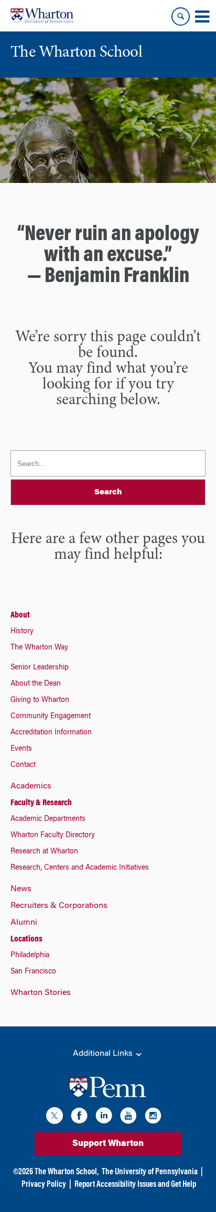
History (22, 631)
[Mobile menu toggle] (201, 16)
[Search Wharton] (180, 16)
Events (21, 749)
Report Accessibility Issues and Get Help (135, 1185)
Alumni (23, 922)
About (20, 615)
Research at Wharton (44, 852)
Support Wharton (108, 1144)
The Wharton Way (39, 648)
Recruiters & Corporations (58, 906)
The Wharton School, (67, 1172)
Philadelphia (29, 955)
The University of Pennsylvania (150, 1172)
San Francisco (33, 972)
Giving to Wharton (39, 700)
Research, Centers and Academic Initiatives (79, 868)
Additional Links (104, 1053)
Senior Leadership (39, 668)
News (20, 889)
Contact (23, 765)
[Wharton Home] (41, 16)
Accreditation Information (51, 733)
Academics (30, 786)
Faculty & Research (41, 803)
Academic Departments (47, 819)
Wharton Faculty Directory (52, 835)
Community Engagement (50, 716)
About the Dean (35, 684)
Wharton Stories (40, 993)
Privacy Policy (43, 1185)
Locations (26, 939)
